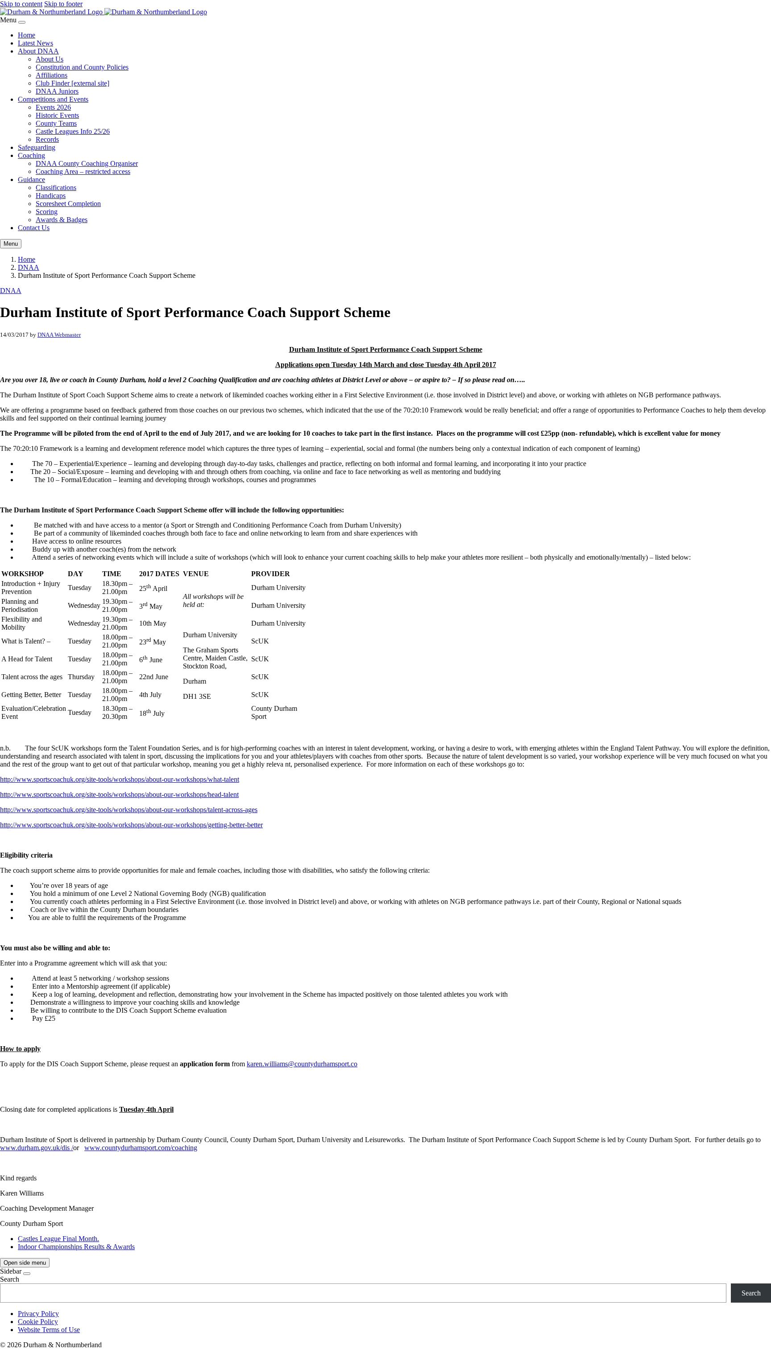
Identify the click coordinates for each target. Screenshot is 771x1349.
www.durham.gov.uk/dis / (36, 1147)
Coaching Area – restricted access (83, 171)
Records (47, 139)
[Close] (21, 22)
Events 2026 (53, 107)
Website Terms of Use (49, 1329)
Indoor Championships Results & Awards (76, 1246)
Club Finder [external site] (72, 83)
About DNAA (38, 51)
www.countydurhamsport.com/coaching (140, 1147)
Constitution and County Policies (82, 67)
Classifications (56, 187)
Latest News (35, 43)
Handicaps (51, 195)
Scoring (47, 211)
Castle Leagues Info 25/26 (73, 131)
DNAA (28, 267)
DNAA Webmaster (59, 334)
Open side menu (25, 1262)
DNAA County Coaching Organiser (87, 163)
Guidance (31, 179)
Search (9, 1279)
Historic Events (57, 115)
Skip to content (21, 4)
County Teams (56, 123)
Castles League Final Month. (58, 1238)
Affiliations (51, 75)
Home (26, 35)
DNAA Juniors (57, 91)
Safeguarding (36, 147)
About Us (49, 59)
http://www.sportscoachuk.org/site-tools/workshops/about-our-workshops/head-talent (119, 794)
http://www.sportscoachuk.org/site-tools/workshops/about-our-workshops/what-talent (119, 779)
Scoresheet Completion (68, 203)
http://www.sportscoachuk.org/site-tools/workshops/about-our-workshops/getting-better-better (131, 825)
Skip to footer (63, 4)
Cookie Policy (38, 1321)
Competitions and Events (53, 99)
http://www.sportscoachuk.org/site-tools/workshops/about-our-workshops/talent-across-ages (128, 809)
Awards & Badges (61, 219)
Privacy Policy (38, 1313)
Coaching (31, 155)
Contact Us (34, 227)
